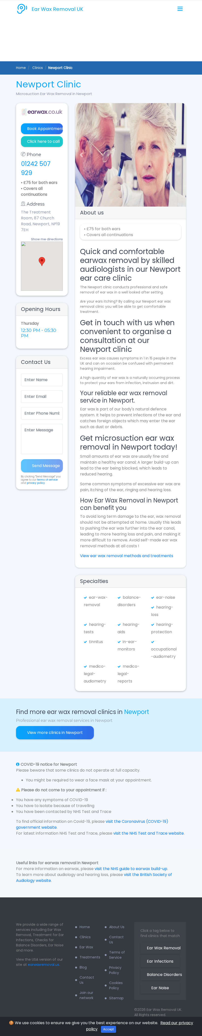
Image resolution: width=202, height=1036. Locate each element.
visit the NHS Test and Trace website (148, 833)
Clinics (85, 937)
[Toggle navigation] (180, 9)
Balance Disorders (163, 974)
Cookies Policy (116, 985)
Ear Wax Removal (163, 948)
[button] (79, 155)
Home (21, 67)
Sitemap (116, 998)
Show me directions (47, 239)
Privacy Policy (115, 970)
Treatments (88, 957)
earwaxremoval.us (43, 964)
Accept (108, 1029)
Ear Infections (160, 961)
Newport (136, 712)
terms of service (47, 480)
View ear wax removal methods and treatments (126, 556)
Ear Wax (86, 947)
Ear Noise (160, 988)
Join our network (86, 995)
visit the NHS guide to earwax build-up (131, 869)
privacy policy (36, 483)
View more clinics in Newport (55, 732)
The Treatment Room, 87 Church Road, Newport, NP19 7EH (40, 221)
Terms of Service (117, 955)
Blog (83, 967)
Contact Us (87, 980)
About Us (116, 926)
